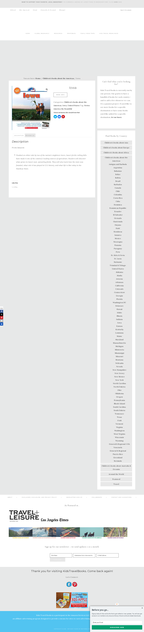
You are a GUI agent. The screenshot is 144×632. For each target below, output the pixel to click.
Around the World (116, 474)
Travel (116, 484)
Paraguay (118, 248)
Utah (119, 420)
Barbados (118, 184)
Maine (119, 336)
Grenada (118, 218)
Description (19, 135)
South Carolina (119, 407)
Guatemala (117, 221)
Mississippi (119, 353)
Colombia (118, 195)
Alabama (119, 272)
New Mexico (119, 377)
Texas (119, 417)
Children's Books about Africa (116, 152)
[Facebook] (1, 311)
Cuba (118, 201)
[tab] (19, 135)
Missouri (119, 356)
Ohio (119, 390)
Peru (118, 252)
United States (74, 105)
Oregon (119, 397)
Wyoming (119, 441)
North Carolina (119, 383)
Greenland (117, 457)
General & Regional (118, 451)
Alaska (119, 275)
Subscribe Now (117, 627)
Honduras (118, 232)
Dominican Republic (117, 208)
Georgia (119, 296)
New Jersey (119, 373)
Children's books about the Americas (58, 78)
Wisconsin (119, 437)
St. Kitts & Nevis (118, 255)
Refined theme (72, 628)
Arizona (119, 279)
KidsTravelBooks (72, 21)
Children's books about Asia (116, 143)
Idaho (119, 313)
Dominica (118, 205)
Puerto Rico (118, 454)
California (119, 286)
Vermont (119, 424)
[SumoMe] (1, 324)
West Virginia (119, 434)
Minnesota (119, 350)
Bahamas (118, 171)
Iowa (65, 105)
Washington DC (119, 302)
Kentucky (119, 329)
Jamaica (117, 235)
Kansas (119, 326)
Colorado (119, 289)
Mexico (118, 238)
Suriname (118, 262)
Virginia (119, 427)
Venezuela (118, 447)
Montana (119, 360)
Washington (119, 431)
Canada (118, 188)
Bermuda (118, 461)
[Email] (1, 320)
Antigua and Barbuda (118, 164)
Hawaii (119, 309)
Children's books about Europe (116, 148)
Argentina (118, 168)
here (116, 2)
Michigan (119, 346)
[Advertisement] (72, 58)
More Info (60, 94)
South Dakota (119, 410)
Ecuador (118, 211)
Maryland (119, 339)
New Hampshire (119, 370)
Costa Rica (117, 198)
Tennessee (119, 414)
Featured (116, 479)
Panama (117, 245)
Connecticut (119, 292)
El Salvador (118, 215)
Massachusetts (119, 343)
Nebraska (119, 363)
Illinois (119, 316)
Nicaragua (117, 242)
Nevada (119, 366)
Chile (118, 191)
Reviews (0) (30, 135)
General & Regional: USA (119, 444)
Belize (117, 174)
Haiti (118, 228)
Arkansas (119, 282)
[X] (1, 314)
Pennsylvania (119, 400)
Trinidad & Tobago (118, 265)
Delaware (119, 306)
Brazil (117, 181)
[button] (117, 610)
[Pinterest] (1, 317)
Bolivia (118, 178)
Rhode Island (119, 404)
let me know (116, 117)
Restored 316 (85, 628)
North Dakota (119, 387)
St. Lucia (118, 259)
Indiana (119, 319)
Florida (119, 299)
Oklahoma (119, 393)
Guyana (118, 225)
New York (119, 380)
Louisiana (119, 333)
